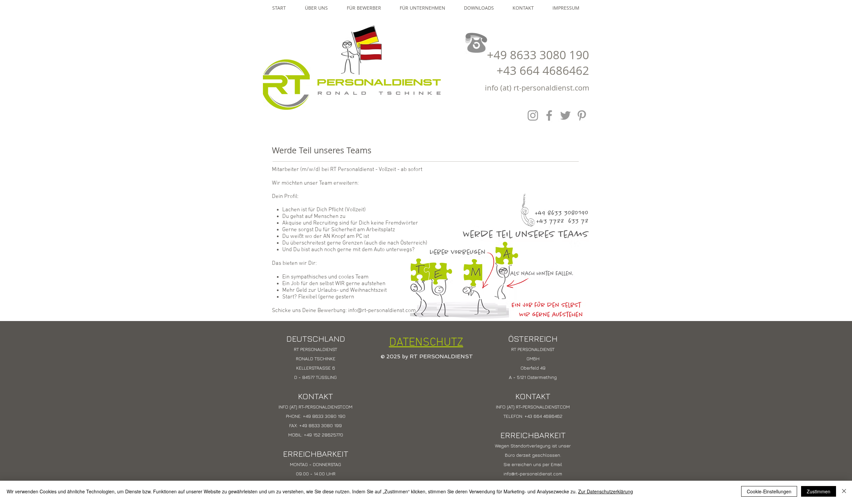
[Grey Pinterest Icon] (582, 115)
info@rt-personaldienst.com (382, 310)
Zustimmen (818, 491)
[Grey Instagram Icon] (533, 115)
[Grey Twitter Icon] (565, 115)
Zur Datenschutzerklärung (605, 491)
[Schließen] (844, 491)
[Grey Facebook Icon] (549, 115)
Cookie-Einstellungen (769, 491)
